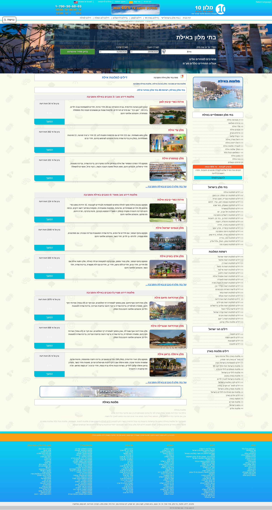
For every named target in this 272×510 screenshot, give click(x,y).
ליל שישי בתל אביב (208, 480)
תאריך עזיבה (122, 47)
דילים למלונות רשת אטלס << (231, 296)
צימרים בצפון (155, 435)
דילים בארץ (152, 18)
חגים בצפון (211, 488)
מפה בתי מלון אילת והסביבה (166, 77)
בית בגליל (47, 458)
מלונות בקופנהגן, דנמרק (83, 482)
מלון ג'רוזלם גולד (45, 483)
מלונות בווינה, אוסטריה (84, 464)
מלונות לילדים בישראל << (232, 372)
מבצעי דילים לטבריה (207, 466)
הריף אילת (252, 468)
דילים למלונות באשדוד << (232, 208)
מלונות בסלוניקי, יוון (85, 483)
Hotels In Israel (85, 1)
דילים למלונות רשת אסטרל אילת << (228, 276)
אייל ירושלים (169, 471)
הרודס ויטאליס (250, 458)
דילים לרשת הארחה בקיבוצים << (229, 289)
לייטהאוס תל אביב (126, 478)
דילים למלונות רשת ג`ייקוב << (230, 319)
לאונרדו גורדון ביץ (127, 480)
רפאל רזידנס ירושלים (166, 464)
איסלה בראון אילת (249, 475)
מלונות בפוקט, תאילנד (84, 453)
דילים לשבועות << (235, 341)
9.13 (49, 239)
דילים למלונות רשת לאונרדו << (230, 279)
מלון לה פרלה (46, 482)
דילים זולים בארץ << (234, 395)
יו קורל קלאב (251, 471)
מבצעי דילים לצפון (208, 463)
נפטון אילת (252, 461)
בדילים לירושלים (120, 18)
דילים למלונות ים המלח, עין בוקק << (227, 195)
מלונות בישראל (110, 435)
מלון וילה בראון (128, 474)
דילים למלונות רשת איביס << (231, 315)
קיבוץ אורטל (47, 489)
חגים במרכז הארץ (208, 471)
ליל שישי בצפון (210, 482)
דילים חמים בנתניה (208, 475)
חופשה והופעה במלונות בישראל (203, 450)
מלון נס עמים (46, 486)
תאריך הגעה (153, 47)
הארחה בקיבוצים (45, 469)
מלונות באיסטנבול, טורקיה (82, 475)
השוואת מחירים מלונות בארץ (41, 474)
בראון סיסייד (128, 455)
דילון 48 (48, 468)
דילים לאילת (85, 18)
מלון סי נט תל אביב (126, 472)
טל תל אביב (129, 485)
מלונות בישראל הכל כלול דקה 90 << (228, 366)
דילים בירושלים (209, 493)
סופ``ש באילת (210, 497)
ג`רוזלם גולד (169, 469)
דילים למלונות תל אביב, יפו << (230, 212)
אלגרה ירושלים (168, 480)
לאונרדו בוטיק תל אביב (125, 483)
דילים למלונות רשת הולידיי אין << (229, 286)
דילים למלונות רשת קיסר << (231, 292)
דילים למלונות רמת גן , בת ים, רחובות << (225, 218)
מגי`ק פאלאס (251, 450)
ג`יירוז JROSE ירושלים (166, 472)
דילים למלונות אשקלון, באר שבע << (228, 205)
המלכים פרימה (168, 488)
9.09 (49, 211)
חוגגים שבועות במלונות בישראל (204, 458)
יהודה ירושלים (169, 494)
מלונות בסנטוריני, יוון (85, 491)
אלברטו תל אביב (127, 469)
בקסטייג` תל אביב (126, 460)
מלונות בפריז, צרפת (85, 466)
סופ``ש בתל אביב (208, 478)
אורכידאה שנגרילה (249, 472)
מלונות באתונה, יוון (85, 457)
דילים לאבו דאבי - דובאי (42, 494)
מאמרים (137, 435)
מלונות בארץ (46, 472)
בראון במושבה (169, 475)
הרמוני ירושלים (168, 491)
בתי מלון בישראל (171, 18)
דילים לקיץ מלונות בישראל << (230, 382)
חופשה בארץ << (236, 399)
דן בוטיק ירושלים (168, 466)
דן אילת (253, 452)
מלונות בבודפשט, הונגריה (83, 460)
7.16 (49, 169)
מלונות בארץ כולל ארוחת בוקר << (229, 356)
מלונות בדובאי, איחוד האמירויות (81, 469)
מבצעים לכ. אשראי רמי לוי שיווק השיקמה (200, 457)
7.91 (49, 141)
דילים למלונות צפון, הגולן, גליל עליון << (226, 241)
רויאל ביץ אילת (250, 463)
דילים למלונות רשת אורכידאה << (229, 299)
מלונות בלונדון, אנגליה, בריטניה (81, 471)
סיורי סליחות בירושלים (207, 449)
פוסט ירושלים (169, 457)
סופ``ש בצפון (210, 486)
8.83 (49, 308)
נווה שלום (170, 460)
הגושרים (48, 461)
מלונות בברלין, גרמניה (84, 472)
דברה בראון (129, 449)
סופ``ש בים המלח (208, 464)
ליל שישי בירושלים (208, 489)
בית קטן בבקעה (168, 453)
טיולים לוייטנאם (104, 1)
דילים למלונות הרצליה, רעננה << (229, 221)
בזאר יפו (130, 463)
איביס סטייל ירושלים (167, 483)
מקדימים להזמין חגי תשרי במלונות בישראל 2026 (200, 454)
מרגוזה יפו (129, 491)
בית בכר (130, 461)
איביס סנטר (169, 482)
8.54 (49, 267)
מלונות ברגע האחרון (44, 475)
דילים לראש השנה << (234, 337)
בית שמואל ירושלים (167, 452)
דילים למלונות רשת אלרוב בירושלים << (226, 305)
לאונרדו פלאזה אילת (248, 455)
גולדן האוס (129, 452)
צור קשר (136, 1)
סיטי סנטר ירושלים (167, 461)
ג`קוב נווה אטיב (45, 457)
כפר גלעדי (47, 463)
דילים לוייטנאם (46, 493)
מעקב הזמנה (120, 1)
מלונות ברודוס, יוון (86, 474)
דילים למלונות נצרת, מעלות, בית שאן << (226, 234)
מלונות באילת (145, 435)
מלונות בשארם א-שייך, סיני (82, 489)
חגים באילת (210, 460)
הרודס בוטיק (251, 460)
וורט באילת (252, 469)
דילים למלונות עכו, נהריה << (231, 238)
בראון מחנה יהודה (167, 474)
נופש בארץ (47, 477)
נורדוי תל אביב (128, 493)
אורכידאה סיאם (250, 466)
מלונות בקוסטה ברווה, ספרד (82, 478)
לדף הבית (171, 435)
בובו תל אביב (128, 464)
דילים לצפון (136, 18)
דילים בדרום (210, 469)
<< (235, 120)
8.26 (49, 113)
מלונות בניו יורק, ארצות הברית (81, 458)
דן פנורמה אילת (250, 453)
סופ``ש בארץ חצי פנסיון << (231, 359)
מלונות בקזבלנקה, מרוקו (83, 485)
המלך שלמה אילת (249, 464)
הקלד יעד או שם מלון (206, 47)
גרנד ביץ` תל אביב (126, 450)
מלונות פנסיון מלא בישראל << (230, 389)
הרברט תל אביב (127, 488)
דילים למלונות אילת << (233, 192)
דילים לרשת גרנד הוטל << (232, 309)
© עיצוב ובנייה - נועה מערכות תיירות (182, 508)
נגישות (10, 19)
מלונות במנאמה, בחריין (84, 477)
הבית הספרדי (169, 486)
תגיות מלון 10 (121, 435)
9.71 (49, 365)
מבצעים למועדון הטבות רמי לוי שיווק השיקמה (202, 473)
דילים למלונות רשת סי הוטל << (230, 266)
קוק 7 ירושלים (169, 463)
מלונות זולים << (236, 408)
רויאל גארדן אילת (250, 474)
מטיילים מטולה (46, 452)
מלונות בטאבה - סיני (84, 480)
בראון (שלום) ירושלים (166, 477)
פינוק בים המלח (209, 491)
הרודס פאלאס (251, 457)
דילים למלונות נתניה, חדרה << (230, 225)
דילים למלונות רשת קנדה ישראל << (228, 312)
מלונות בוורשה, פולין (85, 486)
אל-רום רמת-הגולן (45, 449)
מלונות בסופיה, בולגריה (84, 488)
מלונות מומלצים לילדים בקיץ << (229, 369)
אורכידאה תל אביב (126, 466)
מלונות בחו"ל (97, 435)
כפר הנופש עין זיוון (45, 466)
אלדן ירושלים (169, 478)
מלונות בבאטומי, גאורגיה (83, 450)
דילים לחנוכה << (236, 344)
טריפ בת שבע (169, 493)
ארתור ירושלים (169, 485)
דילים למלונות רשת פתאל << (231, 260)
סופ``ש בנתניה (209, 485)
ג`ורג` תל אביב (128, 468)
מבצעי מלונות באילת (207, 483)
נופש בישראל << (236, 405)
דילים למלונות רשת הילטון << (230, 273)
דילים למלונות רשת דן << (232, 263)
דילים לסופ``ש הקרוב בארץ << (230, 385)
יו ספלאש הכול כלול (249, 449)
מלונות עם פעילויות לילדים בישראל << (227, 392)
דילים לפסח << (236, 334)
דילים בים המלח (209, 452)
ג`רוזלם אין (170, 455)
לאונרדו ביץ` (128, 482)
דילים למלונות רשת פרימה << (230, 270)
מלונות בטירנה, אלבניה (84, 468)
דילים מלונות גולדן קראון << (231, 322)
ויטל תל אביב (128, 486)
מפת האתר (130, 435)
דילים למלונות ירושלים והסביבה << (228, 215)
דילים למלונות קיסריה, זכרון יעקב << (228, 228)
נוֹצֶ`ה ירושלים (169, 449)
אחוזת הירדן (46, 455)
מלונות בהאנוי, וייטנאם (84, 455)
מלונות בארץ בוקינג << (233, 376)
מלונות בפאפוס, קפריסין (83, 449)
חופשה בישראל (45, 471)
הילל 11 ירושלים (168, 450)
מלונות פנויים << (236, 402)
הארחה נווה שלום (45, 491)
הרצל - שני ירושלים (167, 489)
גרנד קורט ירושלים (167, 468)
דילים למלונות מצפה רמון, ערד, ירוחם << (225, 202)
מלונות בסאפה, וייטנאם (83, 493)
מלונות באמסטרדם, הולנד (83, 463)
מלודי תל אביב (128, 475)
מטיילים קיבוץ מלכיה (44, 453)
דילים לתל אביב (209, 496)
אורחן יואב (47, 480)
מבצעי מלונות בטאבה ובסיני (205, 461)
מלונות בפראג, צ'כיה (85, 452)
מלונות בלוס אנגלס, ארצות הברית (80, 494)
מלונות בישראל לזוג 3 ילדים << (230, 379)
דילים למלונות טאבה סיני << (231, 244)
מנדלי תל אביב (128, 489)
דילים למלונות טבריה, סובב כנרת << (228, 199)
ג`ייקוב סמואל (128, 453)
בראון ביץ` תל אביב (126, 457)
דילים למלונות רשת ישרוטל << (230, 256)
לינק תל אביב (128, 477)
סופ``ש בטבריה (209, 477)
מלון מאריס (47, 485)
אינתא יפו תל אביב (126, 471)
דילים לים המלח (102, 18)
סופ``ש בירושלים (209, 468)
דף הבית (147, 1)
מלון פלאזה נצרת (45, 488)
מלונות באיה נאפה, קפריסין (82, 461)
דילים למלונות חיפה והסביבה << (229, 231)
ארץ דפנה (47, 460)
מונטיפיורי (170, 458)
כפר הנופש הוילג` (45, 464)
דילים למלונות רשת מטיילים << (230, 302)
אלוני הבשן (47, 450)
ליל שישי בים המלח (208, 494)
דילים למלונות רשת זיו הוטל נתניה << (227, 283)
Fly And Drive (46, 478)
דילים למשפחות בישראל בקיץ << (229, 363)
